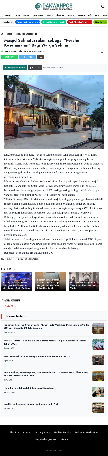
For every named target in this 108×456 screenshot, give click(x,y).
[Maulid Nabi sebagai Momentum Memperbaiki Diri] (98, 408)
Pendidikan (38, 15)
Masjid (8, 15)
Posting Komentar (12, 306)
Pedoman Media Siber (87, 432)
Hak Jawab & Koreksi (46, 439)
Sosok (26, 15)
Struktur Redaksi (62, 432)
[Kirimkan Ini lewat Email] (40, 57)
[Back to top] (101, 449)
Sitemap (65, 439)
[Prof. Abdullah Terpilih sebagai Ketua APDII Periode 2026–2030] (98, 360)
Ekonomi (60, 15)
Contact (27, 432)
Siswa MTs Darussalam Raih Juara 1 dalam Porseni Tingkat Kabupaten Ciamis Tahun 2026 (54, 22)
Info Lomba (93, 15)
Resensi (81, 15)
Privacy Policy (43, 432)
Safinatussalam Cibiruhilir (26, 34)
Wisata (71, 15)
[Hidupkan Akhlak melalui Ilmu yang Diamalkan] (98, 392)
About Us (14, 432)
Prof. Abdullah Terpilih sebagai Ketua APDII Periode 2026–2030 (80, 22)
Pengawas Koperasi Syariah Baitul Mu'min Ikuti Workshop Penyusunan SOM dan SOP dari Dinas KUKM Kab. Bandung (28, 22)
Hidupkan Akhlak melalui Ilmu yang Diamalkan (29, 388)
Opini (17, 15)
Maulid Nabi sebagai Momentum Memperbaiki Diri (31, 404)
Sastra (50, 15)
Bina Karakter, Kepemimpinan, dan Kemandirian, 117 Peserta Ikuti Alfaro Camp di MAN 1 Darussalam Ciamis (46, 374)
